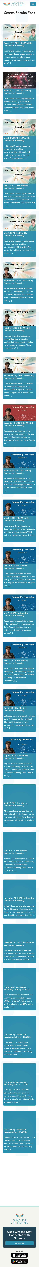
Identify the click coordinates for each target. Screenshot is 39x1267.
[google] (19, 1260)
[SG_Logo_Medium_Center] (19, 1213)
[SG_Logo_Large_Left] (15, 2)
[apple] (19, 1254)
